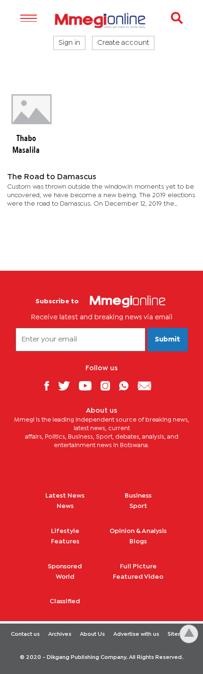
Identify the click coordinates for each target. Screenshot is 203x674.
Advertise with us (136, 634)
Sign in (69, 43)
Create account (123, 43)
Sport (138, 506)
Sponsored (65, 566)
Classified (65, 601)
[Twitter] (67, 386)
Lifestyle (65, 531)
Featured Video (138, 577)
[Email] (148, 386)
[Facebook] (50, 386)
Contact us (25, 634)
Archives (59, 634)
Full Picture (138, 566)
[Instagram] (109, 386)
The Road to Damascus (51, 177)
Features (65, 541)
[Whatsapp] (127, 386)
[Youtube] (89, 386)
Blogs (138, 541)
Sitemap (179, 634)
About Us (92, 634)
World (65, 577)
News (65, 506)
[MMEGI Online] (101, 20)
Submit (167, 339)
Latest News (65, 496)
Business (138, 496)
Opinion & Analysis (138, 531)
